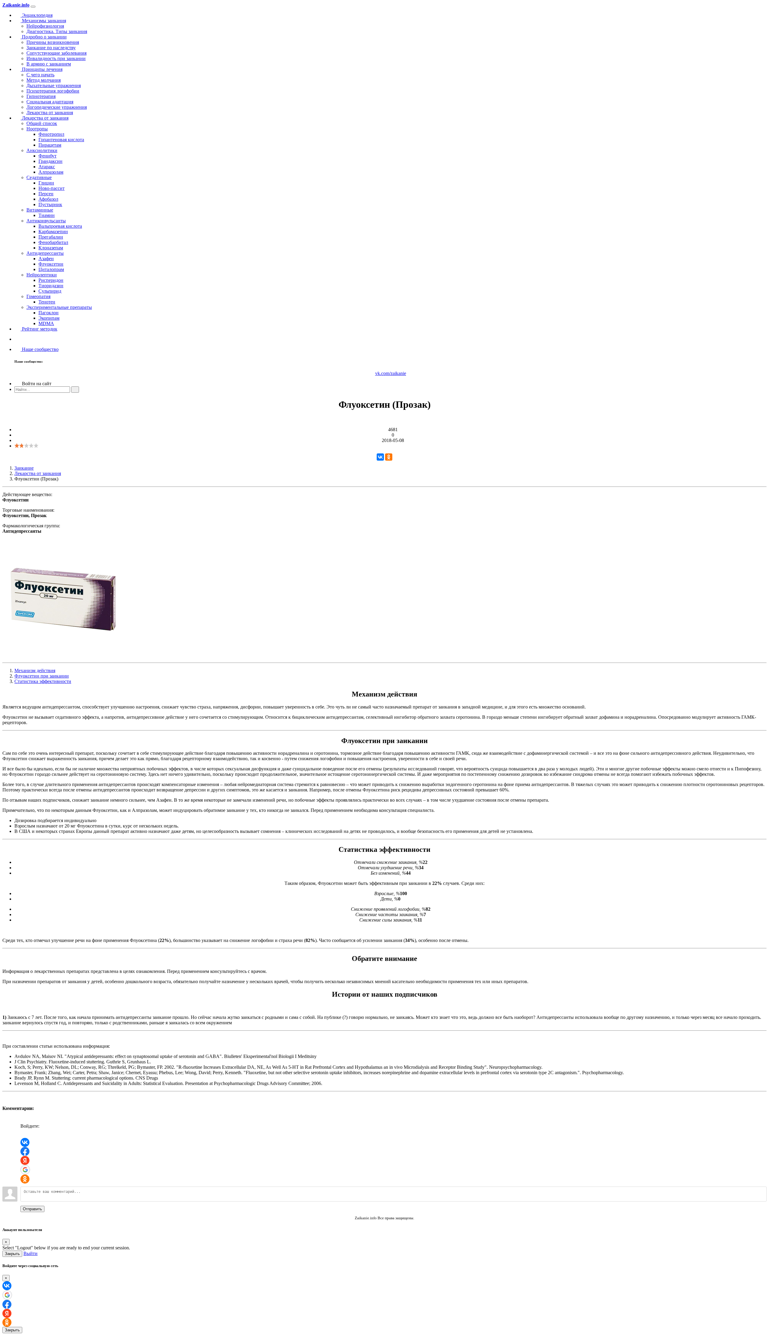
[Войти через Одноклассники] (24, 1179)
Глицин (46, 182)
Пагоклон (48, 312)
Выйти (30, 1253)
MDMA (46, 323)
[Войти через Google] (25, 1170)
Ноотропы (37, 128)
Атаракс (46, 166)
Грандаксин (50, 161)
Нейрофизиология (45, 26)
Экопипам (48, 318)
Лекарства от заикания (49, 112)
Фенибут (47, 155)
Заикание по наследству (51, 47)
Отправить (32, 1209)
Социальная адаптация (49, 101)
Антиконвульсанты (46, 220)
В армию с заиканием (48, 63)
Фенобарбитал (53, 242)
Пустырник (50, 204)
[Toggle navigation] (33, 7)
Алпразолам (50, 172)
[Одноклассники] (388, 457)
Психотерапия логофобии (52, 90)
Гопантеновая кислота (61, 139)
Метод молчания (43, 80)
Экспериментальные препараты (59, 307)
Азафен (46, 258)
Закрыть (12, 1253)
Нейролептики (41, 274)
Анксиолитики (41, 150)
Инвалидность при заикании (56, 58)
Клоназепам (50, 247)
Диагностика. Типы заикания (56, 31)
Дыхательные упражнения (53, 85)
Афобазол (48, 199)
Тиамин (46, 215)
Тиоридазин (50, 285)
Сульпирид (49, 291)
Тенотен (46, 301)
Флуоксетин (50, 264)
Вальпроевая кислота (60, 226)
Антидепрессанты (45, 253)
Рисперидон (50, 280)
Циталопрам (51, 269)
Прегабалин (50, 236)
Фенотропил (51, 134)
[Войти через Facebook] (24, 1151)
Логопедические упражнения (56, 107)
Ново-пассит (51, 188)
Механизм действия (34, 670)
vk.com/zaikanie (390, 373)
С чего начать (40, 74)
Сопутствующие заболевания (56, 53)
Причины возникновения (52, 42)
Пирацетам (49, 145)
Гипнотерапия (41, 96)
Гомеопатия (38, 296)
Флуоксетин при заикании (41, 675)
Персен (45, 193)
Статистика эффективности (42, 681)
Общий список (41, 123)
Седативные (39, 177)
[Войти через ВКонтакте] (24, 1142)
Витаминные (39, 209)
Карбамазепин (53, 231)
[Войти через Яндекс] (24, 1160)
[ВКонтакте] (380, 457)
